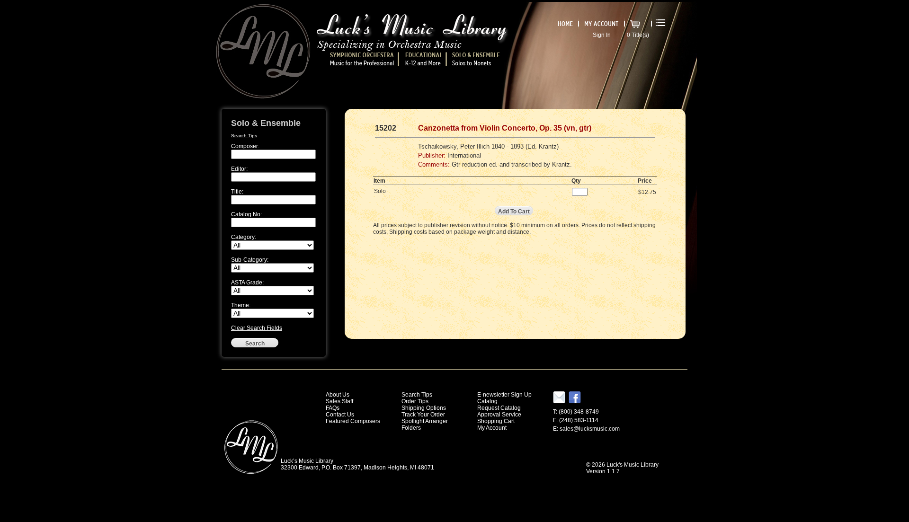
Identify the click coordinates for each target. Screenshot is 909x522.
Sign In (602, 35)
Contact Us (340, 414)
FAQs (332, 408)
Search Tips (244, 135)
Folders (411, 428)
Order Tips (414, 401)
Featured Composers (353, 421)
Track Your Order (423, 414)
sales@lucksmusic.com (590, 428)
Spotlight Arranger (424, 421)
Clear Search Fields (256, 328)
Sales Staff (339, 401)
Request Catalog (499, 408)
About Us (337, 394)
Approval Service (499, 414)
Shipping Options (423, 408)
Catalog (487, 401)
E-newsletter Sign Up (504, 394)
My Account (492, 428)
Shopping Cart (496, 421)
